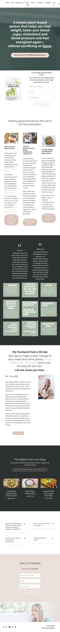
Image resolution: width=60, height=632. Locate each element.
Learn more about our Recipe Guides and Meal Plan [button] (48, 218)
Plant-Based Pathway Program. (11, 169)
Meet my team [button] (18, 433)
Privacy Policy (50, 626)
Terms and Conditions (48, 628)
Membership (19, 2)
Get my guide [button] (42, 104)
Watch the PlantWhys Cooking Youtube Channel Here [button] (30, 470)
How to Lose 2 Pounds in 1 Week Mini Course (10, 210)
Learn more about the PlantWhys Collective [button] (30, 222)
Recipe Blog (27, 4)
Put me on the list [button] (30, 592)
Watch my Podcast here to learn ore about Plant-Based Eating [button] (11, 219)
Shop (12, 2)
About (7, 2)
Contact (33, 2)
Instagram (47, 2)
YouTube (40, 2)
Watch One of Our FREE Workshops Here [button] (30, 55)
